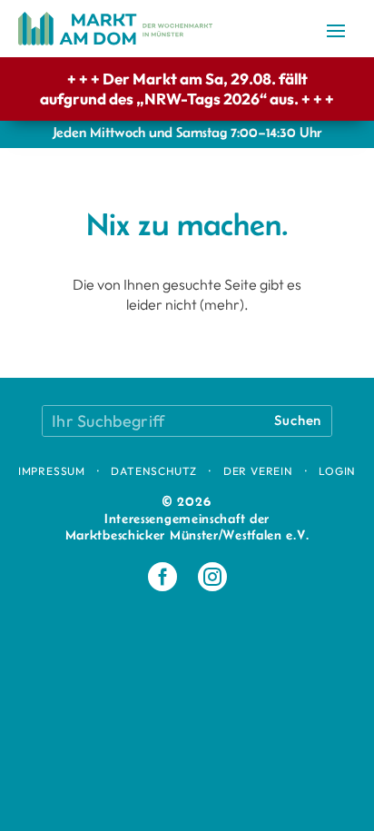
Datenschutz (154, 471)
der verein (258, 471)
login (337, 471)
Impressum (51, 471)
